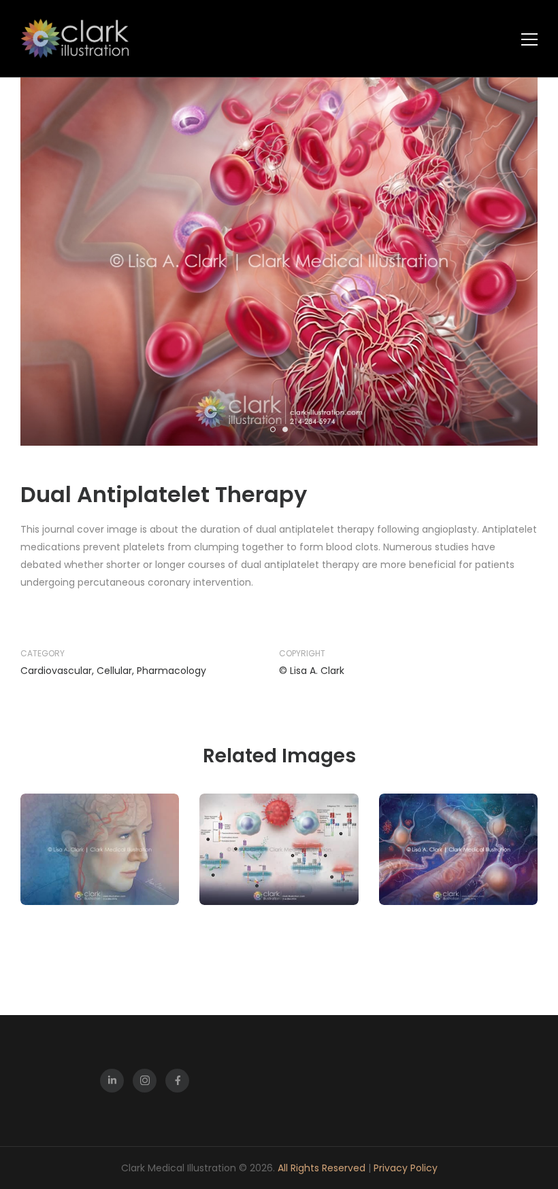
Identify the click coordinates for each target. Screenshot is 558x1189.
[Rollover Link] (99, 849)
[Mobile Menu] (529, 39)
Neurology (482, 831)
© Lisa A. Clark (311, 670)
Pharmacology (171, 670)
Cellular (114, 670)
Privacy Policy (406, 1168)
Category (42, 653)
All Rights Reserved (323, 1168)
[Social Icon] (112, 1081)
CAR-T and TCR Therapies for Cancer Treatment (279, 877)
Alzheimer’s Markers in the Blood (458, 883)
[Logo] (74, 38)
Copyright (302, 653)
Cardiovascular (56, 670)
